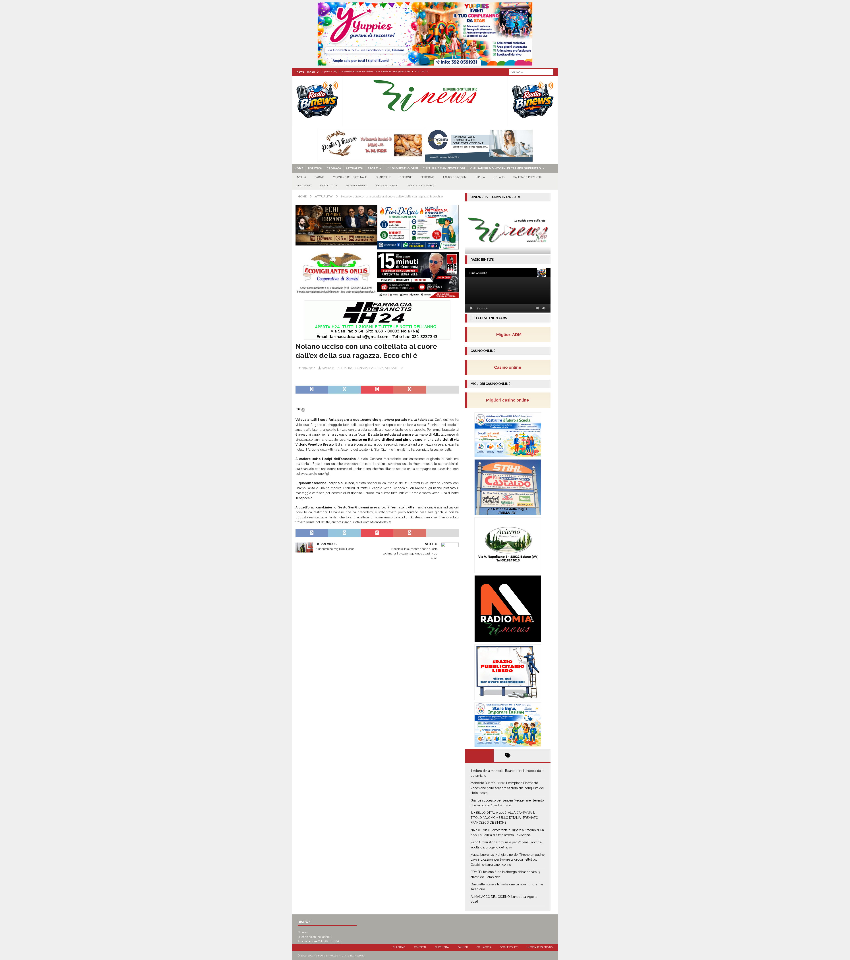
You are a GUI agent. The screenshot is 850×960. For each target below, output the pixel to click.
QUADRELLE (383, 177)
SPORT (373, 168)
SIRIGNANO (427, 177)
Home (298, 168)
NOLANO (499, 177)
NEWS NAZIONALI (387, 185)
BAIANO (319, 177)
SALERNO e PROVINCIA (527, 177)
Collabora (484, 947)
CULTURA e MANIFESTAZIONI (444, 168)
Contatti (420, 947)
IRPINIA (480, 177)
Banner (463, 947)
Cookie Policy (509, 947)
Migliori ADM (509, 334)
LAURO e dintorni (455, 177)
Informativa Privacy (540, 947)
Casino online (509, 367)
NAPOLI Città (328, 185)
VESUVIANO (304, 185)
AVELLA (301, 177)
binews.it (328, 368)
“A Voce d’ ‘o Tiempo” (421, 185)
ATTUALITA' (345, 368)
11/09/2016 (307, 368)
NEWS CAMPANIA (356, 185)
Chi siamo (399, 947)
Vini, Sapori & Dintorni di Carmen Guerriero (505, 168)
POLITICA (315, 168)
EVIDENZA (376, 368)
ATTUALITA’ (354, 168)
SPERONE (405, 177)
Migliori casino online (509, 400)
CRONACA (333, 168)
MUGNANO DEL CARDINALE (350, 177)
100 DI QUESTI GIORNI (402, 168)
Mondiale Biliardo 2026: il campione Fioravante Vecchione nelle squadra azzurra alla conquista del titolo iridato (507, 788)
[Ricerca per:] (531, 71)
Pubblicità (442, 947)
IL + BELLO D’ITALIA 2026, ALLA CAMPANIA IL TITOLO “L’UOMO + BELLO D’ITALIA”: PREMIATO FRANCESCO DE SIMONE (504, 817)
